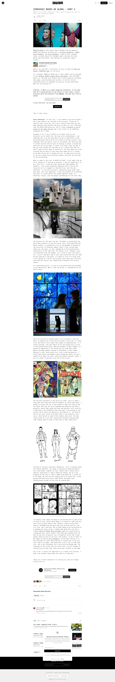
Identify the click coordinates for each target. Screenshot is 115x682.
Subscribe (104, 3)
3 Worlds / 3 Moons (40, 16)
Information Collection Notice (57, 655)
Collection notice (65, 672)
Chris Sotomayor (53, 54)
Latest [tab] (38, 620)
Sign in (111, 3)
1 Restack (49, 581)
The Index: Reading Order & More (45, 624)
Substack (51, 679)
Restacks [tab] (42, 595)
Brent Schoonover (68, 52)
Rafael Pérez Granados (53, 531)
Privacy (56, 672)
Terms (59, 672)
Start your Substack (54, 675)
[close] (70, 631)
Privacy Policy (67, 655)
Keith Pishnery (39, 607)
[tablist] (39, 595)
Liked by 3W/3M (40, 609)
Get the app (72, 570)
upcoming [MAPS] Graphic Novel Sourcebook (53, 76)
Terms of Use (63, 654)
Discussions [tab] (43, 620)
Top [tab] (35, 620)
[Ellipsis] (81, 608)
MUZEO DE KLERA (38, 50)
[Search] (95, 3)
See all (36, 652)
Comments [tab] (36, 595)
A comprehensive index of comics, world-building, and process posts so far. (50, 626)
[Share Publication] (98, 3)
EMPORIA (61, 94)
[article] (57, 627)
